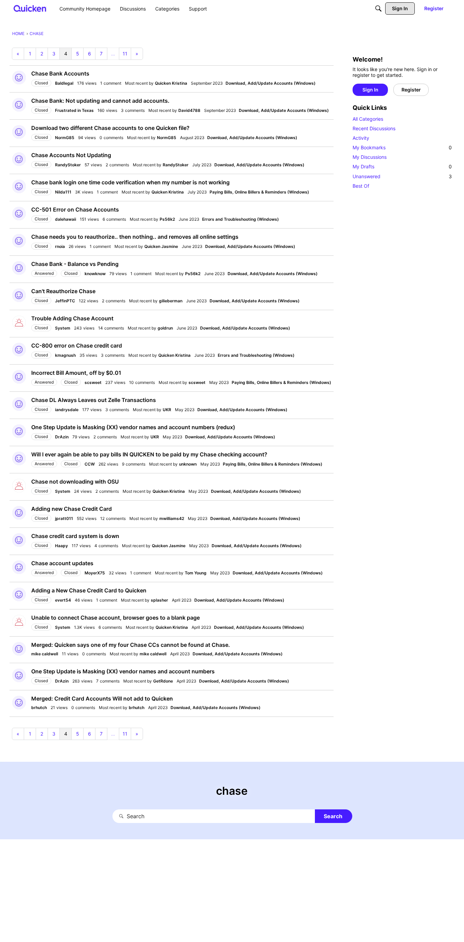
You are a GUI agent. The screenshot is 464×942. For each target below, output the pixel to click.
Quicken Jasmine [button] (161, 246)
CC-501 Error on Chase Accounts (75, 209)
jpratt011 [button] (64, 518)
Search (333, 816)
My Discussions (370, 157)
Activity (361, 138)
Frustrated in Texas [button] (74, 110)
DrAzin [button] (62, 436)
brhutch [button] (39, 707)
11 (125, 53)
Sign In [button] (370, 89)
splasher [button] (159, 600)
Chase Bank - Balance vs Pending (75, 263)
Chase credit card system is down (75, 536)
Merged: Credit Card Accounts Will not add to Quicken (102, 698)
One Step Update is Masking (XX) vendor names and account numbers (123, 671)
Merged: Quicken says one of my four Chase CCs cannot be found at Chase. (130, 644)
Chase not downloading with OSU (75, 481)
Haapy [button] (61, 545)
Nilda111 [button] (63, 192)
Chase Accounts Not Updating (71, 155)
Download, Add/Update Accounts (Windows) (271, 83)
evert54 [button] (63, 600)
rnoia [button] (60, 246)
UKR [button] (167, 409)
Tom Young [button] (196, 572)
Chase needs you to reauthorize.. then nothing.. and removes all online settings (134, 236)
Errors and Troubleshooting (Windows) (240, 219)
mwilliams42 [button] (171, 518)
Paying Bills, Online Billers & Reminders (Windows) (259, 192)
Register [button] (411, 89)
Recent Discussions (374, 128)
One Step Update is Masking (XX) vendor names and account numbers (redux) (133, 427)
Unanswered (402, 176)
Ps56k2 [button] (167, 219)
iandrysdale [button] (66, 409)
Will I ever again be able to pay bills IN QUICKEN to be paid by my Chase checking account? (149, 454)
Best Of (361, 186)
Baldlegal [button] (64, 83)
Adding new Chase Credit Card (71, 508)
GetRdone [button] (163, 681)
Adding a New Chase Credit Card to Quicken (88, 590)
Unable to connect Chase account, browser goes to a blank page (115, 617)
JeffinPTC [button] (65, 300)
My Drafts (402, 166)
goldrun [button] (165, 328)
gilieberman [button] (170, 300)
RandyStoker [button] (68, 164)
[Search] (378, 8)
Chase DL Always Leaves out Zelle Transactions (93, 400)
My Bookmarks (402, 147)
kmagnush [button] (65, 355)
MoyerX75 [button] (95, 572)
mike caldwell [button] (44, 653)
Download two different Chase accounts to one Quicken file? (110, 127)
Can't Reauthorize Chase (63, 291)
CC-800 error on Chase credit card (76, 345)
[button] (19, 77)
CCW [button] (90, 464)
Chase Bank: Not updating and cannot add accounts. (100, 100)
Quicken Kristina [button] (171, 83)
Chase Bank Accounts (60, 73)
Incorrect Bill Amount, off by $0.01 (76, 372)
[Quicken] (30, 8)
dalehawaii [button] (65, 219)
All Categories (368, 119)
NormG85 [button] (64, 137)
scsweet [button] (93, 382)
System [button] (62, 328)
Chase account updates (62, 563)
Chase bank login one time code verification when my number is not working (130, 182)
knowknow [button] (95, 273)
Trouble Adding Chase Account (72, 318)
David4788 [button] (189, 110)
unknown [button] (188, 464)
